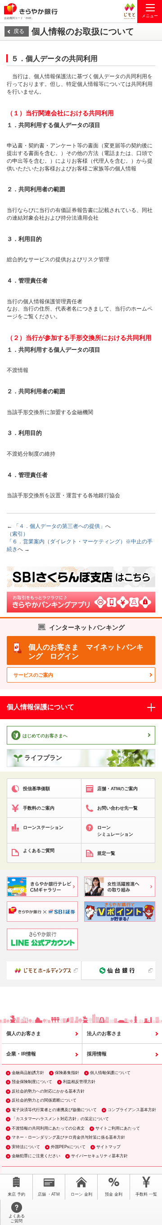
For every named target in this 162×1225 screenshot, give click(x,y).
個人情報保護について (110, 1072)
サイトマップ (108, 1147)
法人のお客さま (104, 1033)
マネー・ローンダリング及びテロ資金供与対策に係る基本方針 (68, 1137)
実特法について (26, 1147)
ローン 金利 (81, 1194)
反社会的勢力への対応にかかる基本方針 (48, 1091)
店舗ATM (49, 1194)
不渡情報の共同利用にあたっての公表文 (48, 1128)
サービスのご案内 (33, 675)
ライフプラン (43, 757)
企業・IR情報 (21, 1053)
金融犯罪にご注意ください (36, 1156)
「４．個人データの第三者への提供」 (58, 526)
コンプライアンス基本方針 (132, 1109)
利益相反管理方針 (79, 1081)
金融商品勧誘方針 (28, 1072)
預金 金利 (113, 1194)
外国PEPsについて (68, 1147)
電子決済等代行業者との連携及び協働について (54, 1109)
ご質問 (17, 1218)
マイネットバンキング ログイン (86, 651)
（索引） (17, 534)
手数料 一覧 (146, 1194)
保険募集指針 (67, 1072)
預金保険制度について (32, 1081)
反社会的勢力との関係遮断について (44, 1100)
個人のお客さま (23, 1033)
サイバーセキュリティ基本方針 (99, 1156)
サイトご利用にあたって (117, 1128)
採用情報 (97, 1053)
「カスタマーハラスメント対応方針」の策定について (60, 1119)
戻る (19, 31)
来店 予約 (16, 1194)
